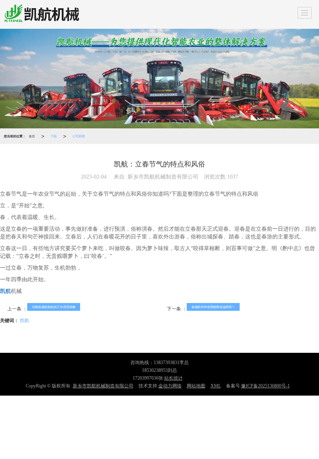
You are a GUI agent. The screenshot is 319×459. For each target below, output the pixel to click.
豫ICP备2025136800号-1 (265, 386)
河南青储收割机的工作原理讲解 (53, 307)
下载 (54, 136)
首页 (32, 136)
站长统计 (173, 378)
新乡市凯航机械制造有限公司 (103, 386)
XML (215, 386)
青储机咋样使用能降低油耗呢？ (213, 307)
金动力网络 (170, 386)
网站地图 (196, 386)
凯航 (24, 320)
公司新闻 (78, 136)
